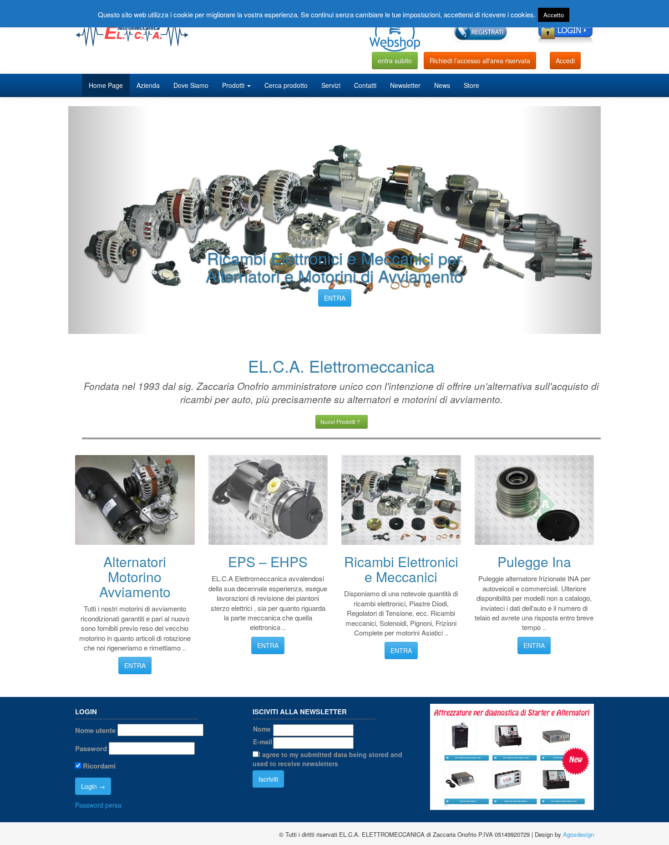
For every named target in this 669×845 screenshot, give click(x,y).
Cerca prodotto (286, 85)
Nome (262, 728)
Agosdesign (578, 834)
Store (471, 85)
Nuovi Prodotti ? (341, 421)
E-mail (262, 741)
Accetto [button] (553, 14)
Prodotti (234, 85)
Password (91, 748)
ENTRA (334, 297)
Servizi (330, 85)
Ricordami (98, 766)
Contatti (365, 85)
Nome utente (95, 730)
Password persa (98, 804)
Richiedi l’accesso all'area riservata (480, 60)
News (442, 85)
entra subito (395, 60)
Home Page (106, 85)
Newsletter (405, 85)
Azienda (148, 85)
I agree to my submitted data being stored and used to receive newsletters (327, 759)
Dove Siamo (190, 85)
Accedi (565, 60)
